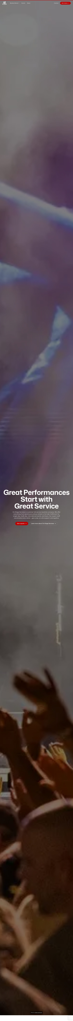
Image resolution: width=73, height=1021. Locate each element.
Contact (56, 3)
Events (23, 3)
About (28, 3)
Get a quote (20, 523)
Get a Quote (65, 3)
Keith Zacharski (38, 1012)
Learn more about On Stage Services (42, 523)
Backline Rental (14, 3)
